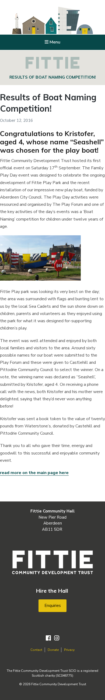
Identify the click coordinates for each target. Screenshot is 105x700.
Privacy (69, 650)
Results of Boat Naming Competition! (48, 103)
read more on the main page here (34, 473)
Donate (53, 650)
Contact (36, 650)
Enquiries (52, 605)
